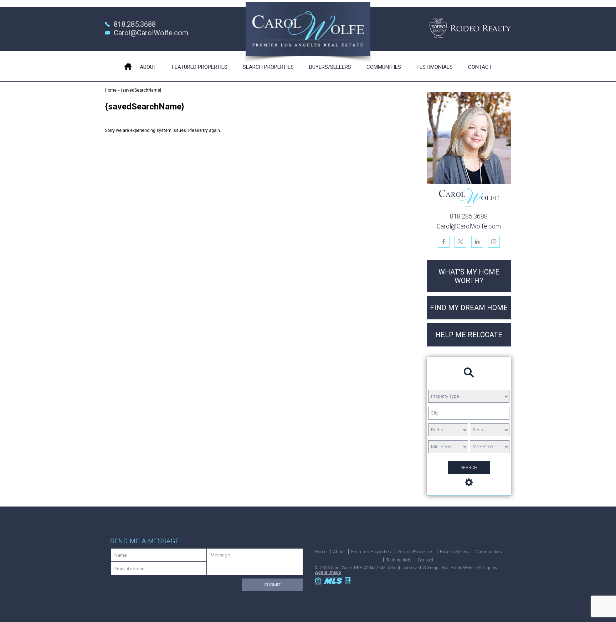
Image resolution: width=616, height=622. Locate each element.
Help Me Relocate (468, 334)
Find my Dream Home (469, 307)
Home (128, 65)
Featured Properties (199, 67)
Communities (383, 67)
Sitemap (430, 567)
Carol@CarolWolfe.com (151, 33)
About (148, 67)
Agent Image (328, 572)
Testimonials (434, 67)
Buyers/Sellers (330, 67)
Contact (480, 67)
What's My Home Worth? (468, 276)
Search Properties (268, 67)
